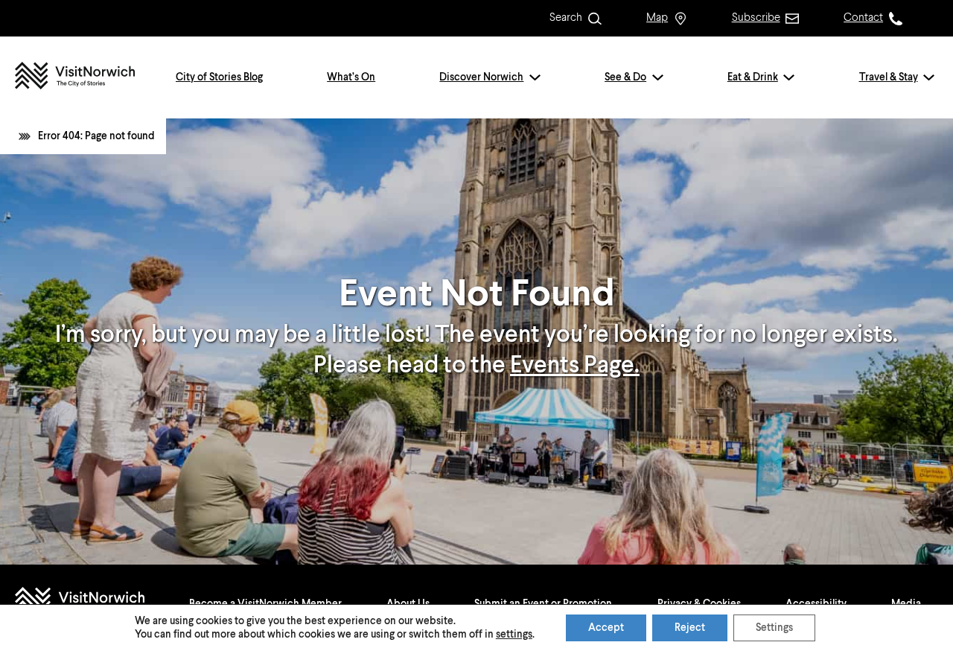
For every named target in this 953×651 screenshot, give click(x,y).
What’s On (351, 77)
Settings (774, 628)
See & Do (625, 77)
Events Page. (575, 366)
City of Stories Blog (219, 77)
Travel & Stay (888, 77)
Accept (606, 628)
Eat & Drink (752, 77)
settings (514, 634)
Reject (690, 628)
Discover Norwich (481, 77)
